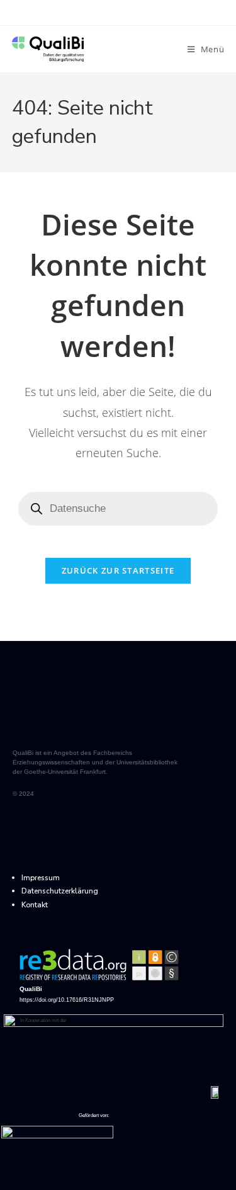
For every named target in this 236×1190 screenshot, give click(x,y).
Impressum (40, 878)
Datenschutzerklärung (59, 891)
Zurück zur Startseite (118, 570)
